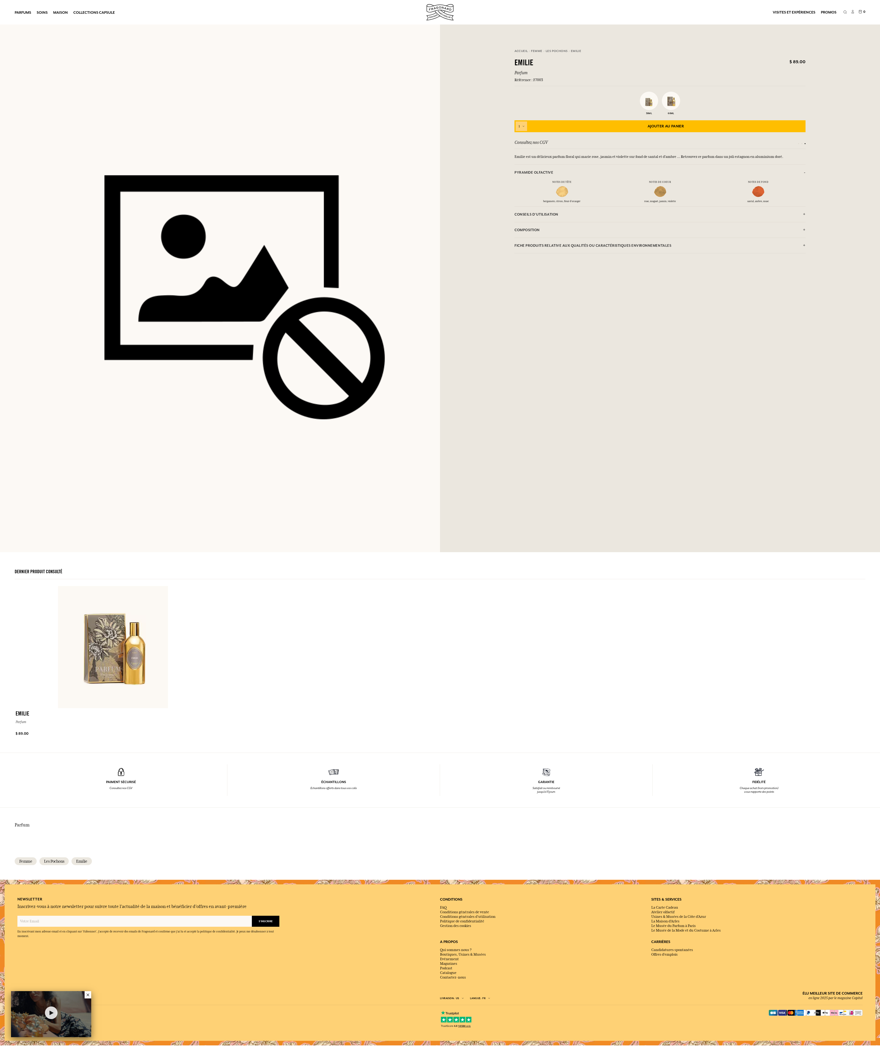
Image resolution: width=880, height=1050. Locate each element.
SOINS (42, 12)
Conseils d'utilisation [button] (536, 214)
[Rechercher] (845, 12)
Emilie (81, 861)
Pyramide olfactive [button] (533, 172)
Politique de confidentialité (462, 921)
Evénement (449, 959)
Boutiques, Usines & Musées (463, 954)
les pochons (54, 861)
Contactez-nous (453, 977)
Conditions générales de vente (464, 912)
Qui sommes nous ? (456, 950)
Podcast (446, 968)
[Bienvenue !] (440, 11)
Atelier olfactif (662, 912)
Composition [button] (527, 230)
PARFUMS (23, 12)
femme (25, 861)
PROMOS (828, 12)
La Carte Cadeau (664, 907)
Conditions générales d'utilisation (467, 917)
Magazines (448, 964)
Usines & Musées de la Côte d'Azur (678, 917)
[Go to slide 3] (805, 143)
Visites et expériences (794, 12)
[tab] (659, 172)
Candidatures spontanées (672, 950)
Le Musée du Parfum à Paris (673, 926)
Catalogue (448, 973)
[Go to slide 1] (798, 143)
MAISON (60, 12)
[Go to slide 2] (801, 143)
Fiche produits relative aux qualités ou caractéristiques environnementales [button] (592, 245)
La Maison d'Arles (665, 921)
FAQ (443, 907)
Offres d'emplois (664, 954)
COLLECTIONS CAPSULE (94, 12)
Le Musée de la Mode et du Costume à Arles (686, 930)
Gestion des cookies (455, 926)
